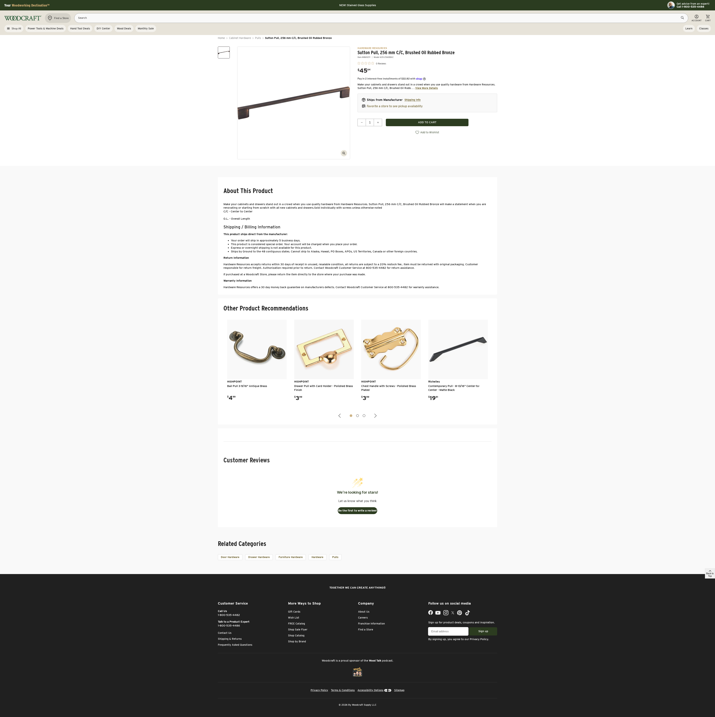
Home (221, 37)
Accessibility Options (370, 690)
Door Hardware (230, 557)
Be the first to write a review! (357, 510)
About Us (363, 611)
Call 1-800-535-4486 (690, 6)
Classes (703, 28)
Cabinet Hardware (240, 37)
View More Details (426, 88)
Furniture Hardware (291, 557)
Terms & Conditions (343, 690)
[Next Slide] (375, 415)
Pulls (258, 37)
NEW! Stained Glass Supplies (357, 5)
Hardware (317, 557)
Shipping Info (412, 99)
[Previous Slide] (340, 415)
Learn (688, 28)
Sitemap (399, 690)
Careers (363, 617)
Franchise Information (371, 623)
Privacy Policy (479, 639)
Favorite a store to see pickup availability (395, 106)
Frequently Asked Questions (235, 644)
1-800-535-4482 (229, 615)
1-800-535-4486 (229, 625)
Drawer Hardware (259, 557)
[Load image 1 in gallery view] (224, 52)
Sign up (483, 631)
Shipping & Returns (230, 638)
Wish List (293, 617)
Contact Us (224, 632)
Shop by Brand (297, 641)
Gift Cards (294, 611)
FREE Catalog (296, 623)
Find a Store (365, 629)
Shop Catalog (296, 635)
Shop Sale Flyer (297, 629)
